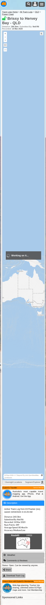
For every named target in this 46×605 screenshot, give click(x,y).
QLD (37, 12)
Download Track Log (15, 575)
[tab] (23, 503)
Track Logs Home (10, 12)
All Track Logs (26, 12)
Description (12, 503)
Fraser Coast (8, 14)
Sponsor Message (38, 487)
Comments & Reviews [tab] (17, 560)
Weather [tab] (11, 555)
